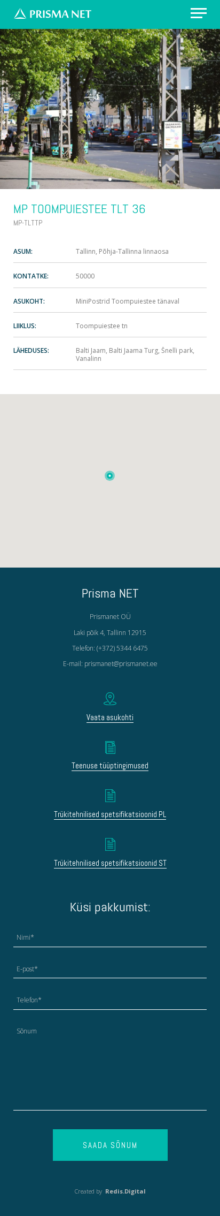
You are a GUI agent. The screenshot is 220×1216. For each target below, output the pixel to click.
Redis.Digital (125, 1191)
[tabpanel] (110, 108)
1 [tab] (110, 179)
